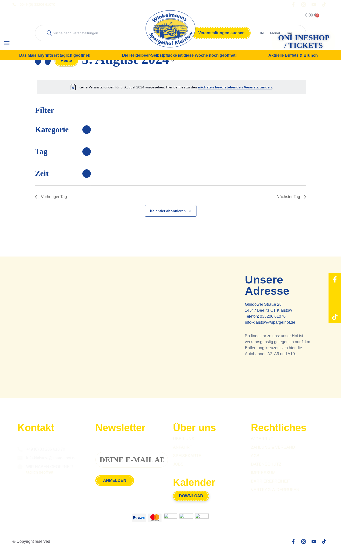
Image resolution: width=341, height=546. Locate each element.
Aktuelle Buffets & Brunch (293, 55)
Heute (66, 60)
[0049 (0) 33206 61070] (14, 4)
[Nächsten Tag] (48, 61)
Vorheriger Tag (54, 197)
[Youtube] (335, 304)
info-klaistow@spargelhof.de (270, 322)
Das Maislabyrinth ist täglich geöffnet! (54, 55)
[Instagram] (335, 291)
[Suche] (23, 44)
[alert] (171, 87)
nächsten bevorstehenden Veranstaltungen (235, 87)
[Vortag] (38, 61)
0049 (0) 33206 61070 (37, 4)
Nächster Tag (288, 197)
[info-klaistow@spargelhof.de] (19, 458)
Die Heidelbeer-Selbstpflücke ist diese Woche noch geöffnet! (179, 55)
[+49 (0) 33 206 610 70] (19, 449)
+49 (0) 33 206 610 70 (45, 449)
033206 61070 (273, 316)
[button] (6, 43)
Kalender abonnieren (168, 211)
